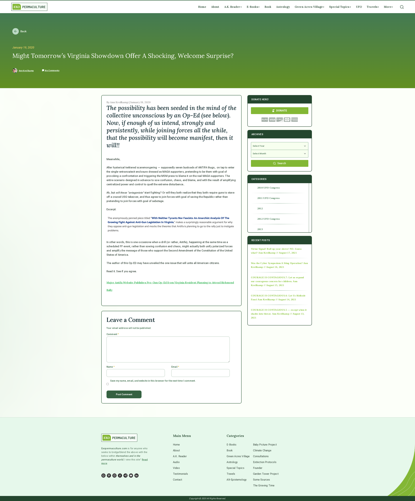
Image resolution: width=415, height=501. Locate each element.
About (176, 450)
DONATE (281, 110)
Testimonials (180, 473)
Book (230, 450)
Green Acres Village (238, 456)
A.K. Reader (180, 456)
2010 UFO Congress (268, 187)
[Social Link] (103, 475)
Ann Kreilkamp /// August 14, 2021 (277, 299)
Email (175, 367)
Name (110, 367)
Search (281, 163)
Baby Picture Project (265, 444)
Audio (176, 462)
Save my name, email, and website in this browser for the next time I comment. (153, 380)
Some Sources (261, 479)
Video (176, 468)
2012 (260, 208)
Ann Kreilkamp (26, 71)
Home (176, 444)
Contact (177, 479)
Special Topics (235, 468)
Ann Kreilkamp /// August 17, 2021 (277, 252)
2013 (260, 229)
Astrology (232, 462)
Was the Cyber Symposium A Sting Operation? (277, 263)
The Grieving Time (264, 485)
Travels (231, 473)
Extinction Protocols (264, 462)
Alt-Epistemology (237, 479)
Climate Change (262, 450)
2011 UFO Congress (268, 198)
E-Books (231, 444)
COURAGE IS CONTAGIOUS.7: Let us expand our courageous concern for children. (277, 279)
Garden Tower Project (266, 473)
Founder (257, 468)
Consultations (261, 456)
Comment (113, 334)
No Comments (51, 70)
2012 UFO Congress (268, 219)
